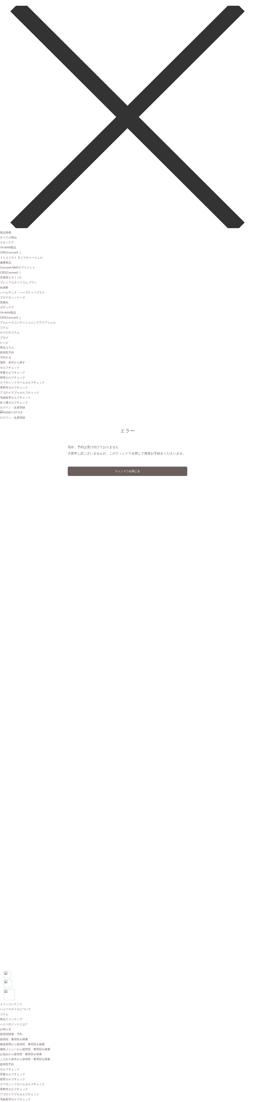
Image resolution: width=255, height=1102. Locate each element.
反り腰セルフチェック (14, 402)
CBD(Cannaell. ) (10, 252)
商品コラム (7, 347)
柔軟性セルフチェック (14, 387)
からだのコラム (10, 332)
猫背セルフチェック (12, 377)
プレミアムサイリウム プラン (18, 282)
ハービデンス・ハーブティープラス (22, 292)
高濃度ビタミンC (11, 277)
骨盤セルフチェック (12, 372)
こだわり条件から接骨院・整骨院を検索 (25, 1059)
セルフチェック (10, 367)
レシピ (4, 342)
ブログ (4, 337)
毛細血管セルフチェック (15, 397)
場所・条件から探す (12, 362)
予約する (5, 357)
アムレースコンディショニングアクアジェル (28, 322)
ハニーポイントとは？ (14, 1024)
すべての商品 (8, 237)
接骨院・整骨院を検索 (14, 1039)
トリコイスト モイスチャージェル (21, 257)
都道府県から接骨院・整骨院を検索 (22, 1044)
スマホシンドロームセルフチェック (22, 382)
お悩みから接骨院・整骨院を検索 (21, 1054)
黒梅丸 (4, 302)
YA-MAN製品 (8, 247)
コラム (4, 327)
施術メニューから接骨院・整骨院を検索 (25, 1049)
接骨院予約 (7, 352)
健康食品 (5, 262)
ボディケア (7, 307)
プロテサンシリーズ (12, 297)
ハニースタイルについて (15, 1009)
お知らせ (5, 1029)
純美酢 (4, 287)
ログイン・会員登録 (12, 407)
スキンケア (7, 242)
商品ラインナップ (11, 1019)
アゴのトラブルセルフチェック (19, 392)
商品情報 (5, 232)
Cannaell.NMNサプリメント (17, 267)
